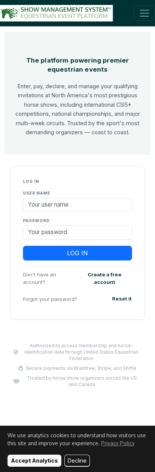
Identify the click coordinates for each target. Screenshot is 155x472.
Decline (77, 460)
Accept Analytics (34, 460)
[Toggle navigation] (144, 13)
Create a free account (105, 278)
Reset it (122, 299)
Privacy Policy (118, 443)
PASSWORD (36, 220)
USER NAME (36, 193)
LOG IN (77, 253)
